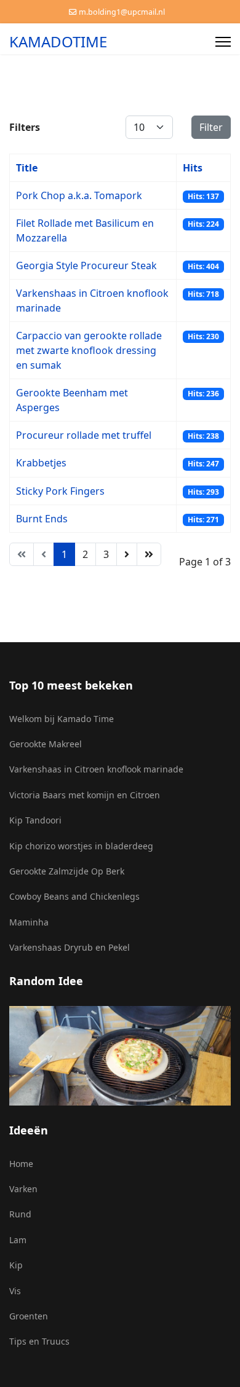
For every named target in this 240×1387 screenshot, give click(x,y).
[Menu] (223, 41)
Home (21, 1163)
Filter (211, 127)
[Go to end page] (149, 554)
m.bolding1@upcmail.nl (122, 12)
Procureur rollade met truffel (83, 435)
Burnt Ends (42, 518)
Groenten (28, 1316)
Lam (17, 1240)
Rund (20, 1214)
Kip (16, 1265)
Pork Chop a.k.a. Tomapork (79, 195)
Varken (23, 1189)
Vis (15, 1291)
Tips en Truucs (39, 1341)
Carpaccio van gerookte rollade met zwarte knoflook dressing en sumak (89, 350)
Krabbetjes (41, 463)
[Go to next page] (126, 554)
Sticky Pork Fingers (60, 491)
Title (27, 168)
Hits (192, 168)
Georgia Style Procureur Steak (86, 265)
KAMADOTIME (58, 41)
